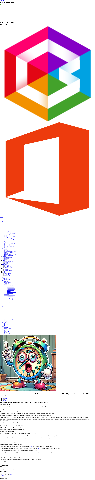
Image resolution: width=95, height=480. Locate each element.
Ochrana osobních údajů (8, 255)
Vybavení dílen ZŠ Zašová (11, 233)
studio (13, 478)
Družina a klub (4, 256)
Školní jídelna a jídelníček (8, 261)
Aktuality (4, 400)
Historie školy (6, 222)
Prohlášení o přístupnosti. (4, 475)
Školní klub (6, 259)
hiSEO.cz (11, 474)
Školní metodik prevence (11, 238)
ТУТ (39, 448)
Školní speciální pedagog (11, 239)
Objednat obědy (7, 263)
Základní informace (7, 223)
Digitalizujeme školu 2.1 (11, 229)
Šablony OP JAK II (10, 226)
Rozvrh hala (6, 265)
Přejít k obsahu (2, 0)
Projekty (5, 225)
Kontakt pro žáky (7, 250)
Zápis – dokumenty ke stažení (9, 246)
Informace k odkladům (8, 245)
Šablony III (9, 232)
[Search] (13, 469)
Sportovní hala (4, 264)
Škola (3, 221)
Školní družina (6, 258)
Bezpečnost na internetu (8, 252)
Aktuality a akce (5, 219)
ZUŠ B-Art (6, 269)
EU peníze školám (10, 234)
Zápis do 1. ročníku (5, 242)
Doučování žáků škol (10, 231)
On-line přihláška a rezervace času (10, 244)
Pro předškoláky (7, 247)
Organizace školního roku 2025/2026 (10, 254)
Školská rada (6, 235)
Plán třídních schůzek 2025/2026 (10, 251)
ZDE (31, 446)
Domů (3, 218)
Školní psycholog (10, 240)
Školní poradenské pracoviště (9, 236)
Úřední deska (6, 224)
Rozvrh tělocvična (7, 266)
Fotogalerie (4, 271)
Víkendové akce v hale (8, 267)
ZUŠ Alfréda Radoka (8, 270)
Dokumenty (6, 241)
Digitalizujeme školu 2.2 (11, 230)
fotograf (18, 478)
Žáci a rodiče (4, 248)
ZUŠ (3, 268)
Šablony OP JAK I (10, 227)
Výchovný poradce (10, 237)
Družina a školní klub (8, 257)
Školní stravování (7, 262)
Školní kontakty (7, 274)
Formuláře (6, 253)
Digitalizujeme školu (10, 228)
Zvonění (5, 249)
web (9, 478)
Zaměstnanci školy (7, 275)
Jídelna (3, 260)
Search (1, 469)
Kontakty (3, 272)
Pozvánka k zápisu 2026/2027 (9, 243)
